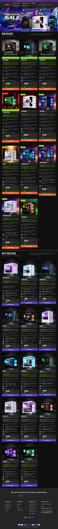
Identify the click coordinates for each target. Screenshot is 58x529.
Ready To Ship (8, 506)
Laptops (6, 510)
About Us (19, 504)
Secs (17, 58)
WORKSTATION (16, 5)
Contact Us (19, 508)
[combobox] (42, 5)
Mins (13, 58)
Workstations (8, 508)
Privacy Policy (20, 510)
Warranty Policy (32, 509)
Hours (8, 58)
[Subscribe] (38, 495)
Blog (18, 506)
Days (3, 58)
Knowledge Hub (32, 513)
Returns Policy (32, 507)
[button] (16, 3)
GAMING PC (33, 3)
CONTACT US (24, 5)
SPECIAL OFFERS (16, 3)
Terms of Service (32, 511)
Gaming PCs (7, 504)
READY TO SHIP (25, 3)
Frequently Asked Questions (33, 505)
